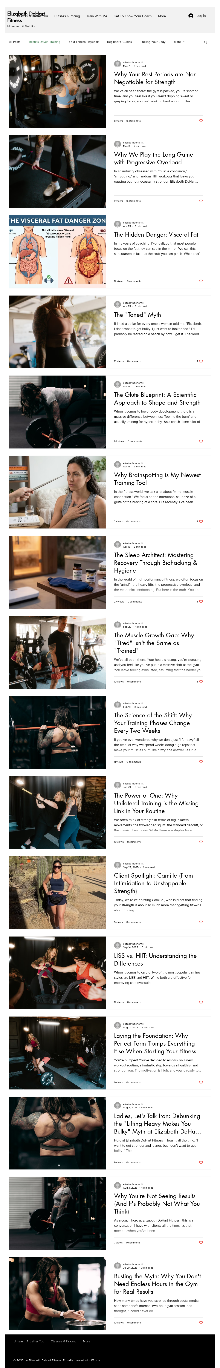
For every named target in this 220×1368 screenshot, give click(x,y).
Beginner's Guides (119, 41)
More (177, 41)
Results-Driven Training (44, 41)
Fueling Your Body (153, 41)
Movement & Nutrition (21, 26)
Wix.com (96, 1360)
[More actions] (202, 63)
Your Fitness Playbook (84, 41)
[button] (205, 42)
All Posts (14, 41)
